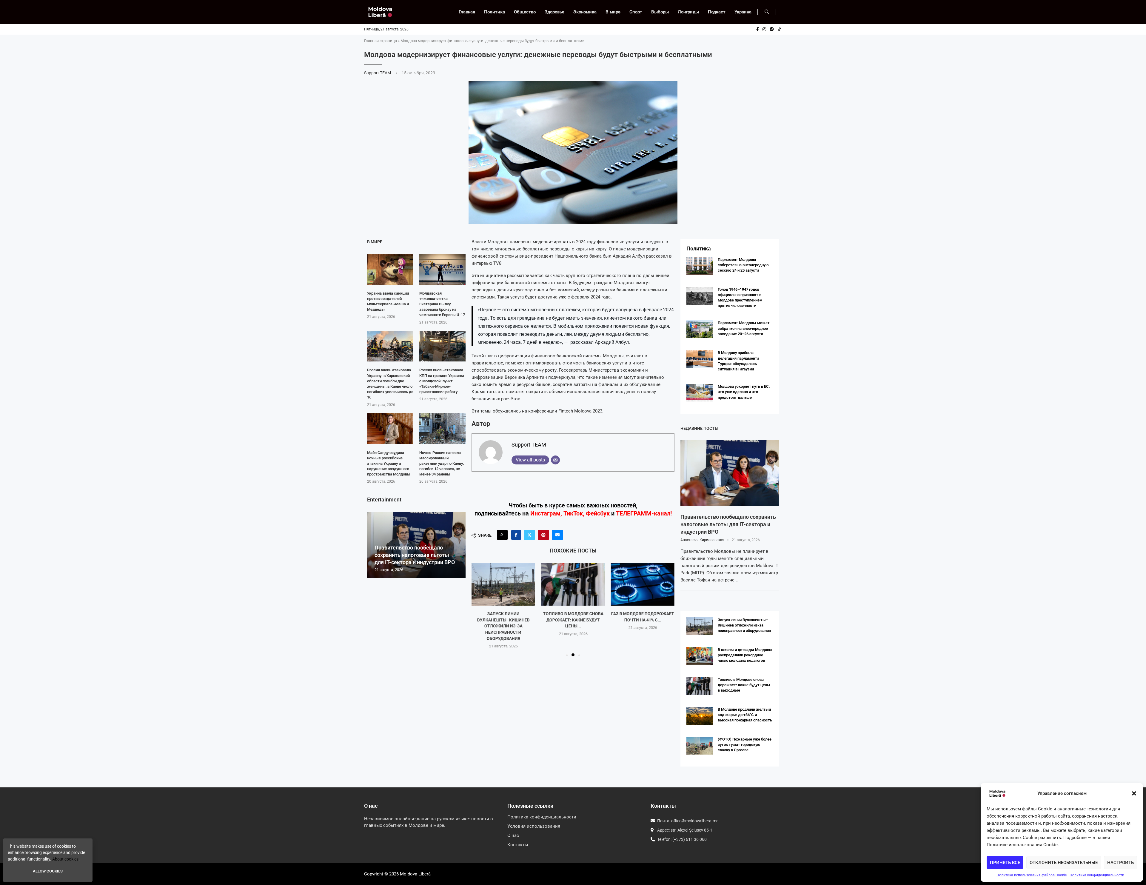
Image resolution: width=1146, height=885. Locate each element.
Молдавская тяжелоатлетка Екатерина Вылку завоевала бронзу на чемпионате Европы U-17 (442, 304)
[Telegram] (771, 29)
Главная (467, 12)
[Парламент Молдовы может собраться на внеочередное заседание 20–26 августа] (699, 329)
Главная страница (380, 41)
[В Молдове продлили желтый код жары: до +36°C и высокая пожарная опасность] (699, 716)
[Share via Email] (557, 535)
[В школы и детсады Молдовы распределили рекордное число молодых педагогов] (699, 656)
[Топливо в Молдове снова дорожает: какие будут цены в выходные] (573, 584)
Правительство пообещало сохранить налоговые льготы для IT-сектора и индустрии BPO (415, 554)
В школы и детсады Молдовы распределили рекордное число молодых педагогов (745, 655)
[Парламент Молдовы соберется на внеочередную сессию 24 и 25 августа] (699, 266)
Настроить (1120, 862)
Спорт (635, 12)
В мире (613, 12)
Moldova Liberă (415, 874)
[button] (1134, 793)
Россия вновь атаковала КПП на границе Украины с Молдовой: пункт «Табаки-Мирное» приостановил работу (441, 381)
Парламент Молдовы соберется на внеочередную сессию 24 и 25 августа (743, 265)
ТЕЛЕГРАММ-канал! (644, 513)
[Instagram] (764, 29)
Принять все (1005, 862)
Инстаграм (545, 513)
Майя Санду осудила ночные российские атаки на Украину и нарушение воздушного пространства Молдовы (388, 463)
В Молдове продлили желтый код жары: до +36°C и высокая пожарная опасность (745, 714)
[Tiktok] (779, 29)
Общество (525, 12)
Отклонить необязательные (1064, 862)
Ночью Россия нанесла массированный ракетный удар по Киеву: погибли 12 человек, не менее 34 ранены (441, 463)
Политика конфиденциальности (1097, 875)
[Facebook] (757, 29)
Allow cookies (48, 871)
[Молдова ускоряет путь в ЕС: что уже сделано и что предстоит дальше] (699, 393)
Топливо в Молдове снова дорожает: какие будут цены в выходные (744, 684)
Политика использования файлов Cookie (1031, 875)
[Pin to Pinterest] (543, 535)
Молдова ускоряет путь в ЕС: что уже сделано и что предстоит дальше (744, 391)
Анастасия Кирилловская (702, 540)
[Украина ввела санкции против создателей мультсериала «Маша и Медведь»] (390, 269)
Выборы (660, 12)
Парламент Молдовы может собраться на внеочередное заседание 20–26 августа (744, 328)
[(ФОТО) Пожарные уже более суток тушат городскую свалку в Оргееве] (699, 746)
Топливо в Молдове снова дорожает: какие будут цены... (573, 619)
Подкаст (717, 12)
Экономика (585, 12)
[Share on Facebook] (516, 535)
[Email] (555, 459)
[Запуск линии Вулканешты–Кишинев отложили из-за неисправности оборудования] (503, 584)
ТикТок (573, 513)
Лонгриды (688, 12)
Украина (742, 12)
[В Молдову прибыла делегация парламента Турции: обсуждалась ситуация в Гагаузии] (699, 359)
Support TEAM (378, 72)
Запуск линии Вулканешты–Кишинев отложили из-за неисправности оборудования (503, 626)
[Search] (767, 12)
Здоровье (554, 12)
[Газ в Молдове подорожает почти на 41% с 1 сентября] (642, 584)
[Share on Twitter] (529, 535)
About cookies (65, 859)
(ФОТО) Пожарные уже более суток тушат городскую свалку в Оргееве (744, 744)
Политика (494, 12)
